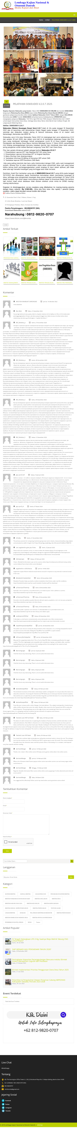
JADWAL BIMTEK (25, 894)
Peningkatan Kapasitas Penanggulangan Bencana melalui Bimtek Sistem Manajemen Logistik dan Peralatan (39, 960)
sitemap (40, 1125)
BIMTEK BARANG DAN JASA (13, 903)
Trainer (38, 922)
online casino (47, 780)
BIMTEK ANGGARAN (41, 898)
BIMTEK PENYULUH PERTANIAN (42, 917)
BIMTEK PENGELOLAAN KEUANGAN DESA (29, 283)
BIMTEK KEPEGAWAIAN (51, 903)
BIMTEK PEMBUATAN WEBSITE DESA (16, 917)
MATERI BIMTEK (10, 894)
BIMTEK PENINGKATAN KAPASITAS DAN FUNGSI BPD (47, 258)
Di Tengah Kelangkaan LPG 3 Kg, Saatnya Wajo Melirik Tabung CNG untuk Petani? (40, 940)
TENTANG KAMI (55, 908)
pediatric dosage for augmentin (41, 552)
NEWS (29, 922)
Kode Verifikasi (7, 836)
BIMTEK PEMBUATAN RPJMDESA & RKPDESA (65, 258)
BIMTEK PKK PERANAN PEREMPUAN (65, 283)
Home (41, 20)
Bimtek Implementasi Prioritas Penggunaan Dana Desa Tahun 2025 (40, 970)
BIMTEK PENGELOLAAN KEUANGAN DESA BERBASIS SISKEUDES (47, 283)
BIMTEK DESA (56, 898)
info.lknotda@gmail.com (12, 1089)
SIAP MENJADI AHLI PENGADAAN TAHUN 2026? (31, 949)
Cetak (6, 225)
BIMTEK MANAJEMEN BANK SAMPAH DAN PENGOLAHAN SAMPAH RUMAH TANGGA (29, 258)
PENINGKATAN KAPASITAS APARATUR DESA (12, 258)
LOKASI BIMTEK (10, 913)
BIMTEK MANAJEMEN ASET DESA (12, 283)
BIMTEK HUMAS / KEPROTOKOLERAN (16, 908)
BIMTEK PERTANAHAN (63, 913)
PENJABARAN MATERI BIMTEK (60, 894)
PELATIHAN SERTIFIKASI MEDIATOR (41, 913)
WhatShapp (5, 1068)
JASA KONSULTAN (40, 894)
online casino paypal (47, 771)
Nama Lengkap (7, 798)
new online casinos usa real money (55, 761)
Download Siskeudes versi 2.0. (17, 210)
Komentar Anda (7, 813)
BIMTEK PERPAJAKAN (39, 908)
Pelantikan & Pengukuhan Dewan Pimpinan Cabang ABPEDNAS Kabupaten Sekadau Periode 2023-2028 (38, 981)
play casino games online (46, 752)
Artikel (47, 20)
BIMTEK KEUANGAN (33, 903)
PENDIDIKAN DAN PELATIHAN (14, 922)
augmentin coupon (18, 571)
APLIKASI (22, 913)
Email (5, 805)
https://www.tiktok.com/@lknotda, (18, 218)
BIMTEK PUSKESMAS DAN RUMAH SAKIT (17, 898)
